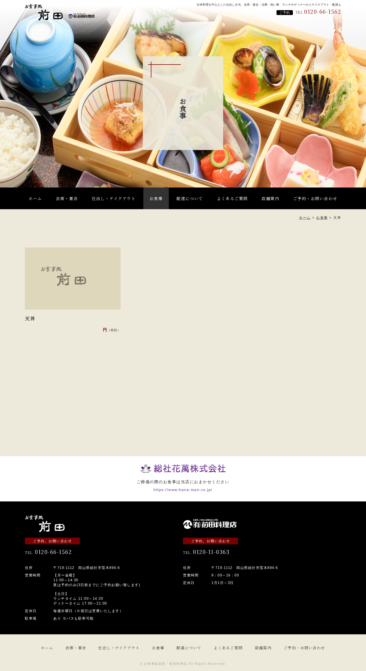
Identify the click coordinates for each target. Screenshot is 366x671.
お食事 (156, 198)
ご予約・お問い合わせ (315, 198)
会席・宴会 (67, 198)
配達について (190, 198)
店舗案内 (270, 198)
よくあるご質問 (232, 198)
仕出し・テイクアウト (114, 198)
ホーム (35, 198)
